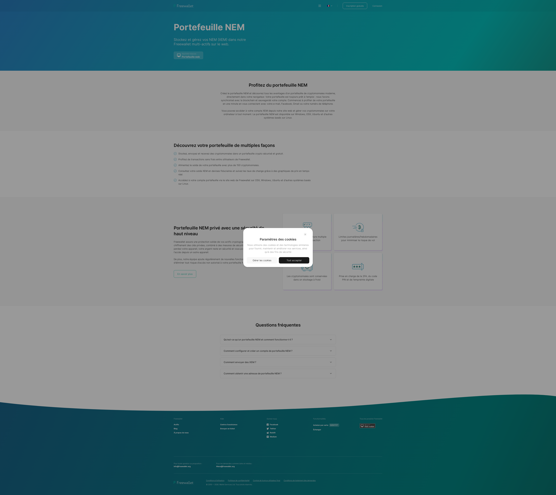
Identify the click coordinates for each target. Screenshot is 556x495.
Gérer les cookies (262, 260)
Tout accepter (294, 260)
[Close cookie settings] (305, 234)
